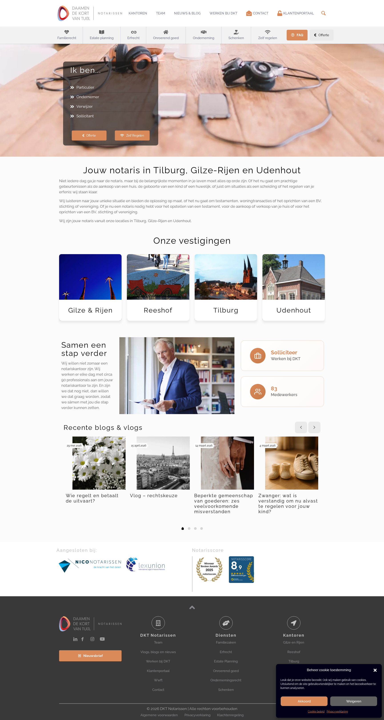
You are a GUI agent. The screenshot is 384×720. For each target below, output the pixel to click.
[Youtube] (102, 639)
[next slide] (314, 427)
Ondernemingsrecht (225, 680)
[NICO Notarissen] (90, 565)
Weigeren (353, 701)
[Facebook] (82, 639)
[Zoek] (323, 13)
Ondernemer (87, 97)
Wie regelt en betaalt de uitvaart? (92, 498)
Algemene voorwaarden (159, 715)
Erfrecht (226, 652)
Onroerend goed (226, 671)
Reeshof (293, 652)
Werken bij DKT (158, 661)
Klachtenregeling (230, 715)
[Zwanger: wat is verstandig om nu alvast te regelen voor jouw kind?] (291, 463)
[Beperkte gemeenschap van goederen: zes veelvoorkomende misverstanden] (227, 463)
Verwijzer (84, 106)
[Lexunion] (158, 564)
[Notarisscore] (209, 569)
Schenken (226, 690)
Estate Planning (226, 661)
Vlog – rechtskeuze (154, 495)
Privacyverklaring (337, 711)
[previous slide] (301, 427)
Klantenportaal (158, 671)
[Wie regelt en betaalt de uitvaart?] (99, 463)
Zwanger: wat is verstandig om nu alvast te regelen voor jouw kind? (288, 503)
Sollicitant (85, 116)
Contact (158, 690)
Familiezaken (226, 642)
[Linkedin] (75, 639)
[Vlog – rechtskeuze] (163, 463)
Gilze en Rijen (293, 642)
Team (158, 642)
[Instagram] (92, 639)
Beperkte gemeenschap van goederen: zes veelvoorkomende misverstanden (223, 503)
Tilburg (293, 661)
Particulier (85, 87)
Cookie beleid (316, 711)
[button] (375, 670)
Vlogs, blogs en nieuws (158, 652)
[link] (90, 565)
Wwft (158, 680)
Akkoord (304, 701)
